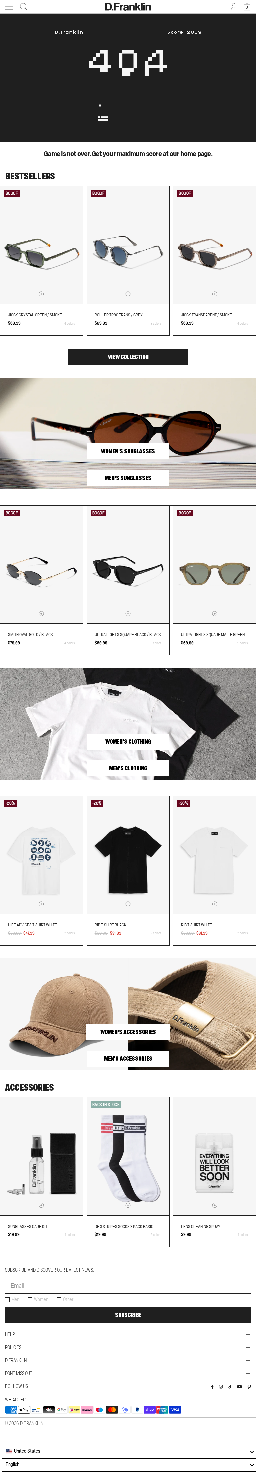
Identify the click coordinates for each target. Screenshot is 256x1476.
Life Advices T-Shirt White (32, 925)
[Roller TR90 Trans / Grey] (128, 245)
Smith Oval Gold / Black (30, 635)
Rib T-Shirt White (196, 925)
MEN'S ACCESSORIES (128, 1059)
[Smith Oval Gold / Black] (41, 565)
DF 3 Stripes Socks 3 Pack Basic (124, 1227)
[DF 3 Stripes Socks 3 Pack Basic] (128, 1156)
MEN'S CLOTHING (128, 768)
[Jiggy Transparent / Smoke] (214, 245)
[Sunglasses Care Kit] (41, 1156)
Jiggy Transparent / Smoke (206, 315)
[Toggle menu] (9, 7)
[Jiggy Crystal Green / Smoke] (41, 245)
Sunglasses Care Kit (27, 1227)
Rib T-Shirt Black (110, 925)
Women (41, 1299)
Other (68, 1299)
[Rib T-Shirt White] (214, 855)
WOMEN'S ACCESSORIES (128, 1032)
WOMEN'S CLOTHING (128, 742)
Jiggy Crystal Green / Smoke (35, 315)
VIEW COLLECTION (128, 357)
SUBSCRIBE (128, 1315)
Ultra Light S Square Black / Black (128, 635)
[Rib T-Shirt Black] (128, 855)
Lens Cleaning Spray (200, 1227)
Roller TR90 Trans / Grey (119, 315)
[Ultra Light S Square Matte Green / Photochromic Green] (214, 565)
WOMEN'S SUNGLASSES (128, 451)
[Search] (22, 6)
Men (15, 1299)
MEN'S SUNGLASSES (128, 478)
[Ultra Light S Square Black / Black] (128, 565)
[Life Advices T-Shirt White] (41, 855)
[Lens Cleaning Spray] (214, 1156)
